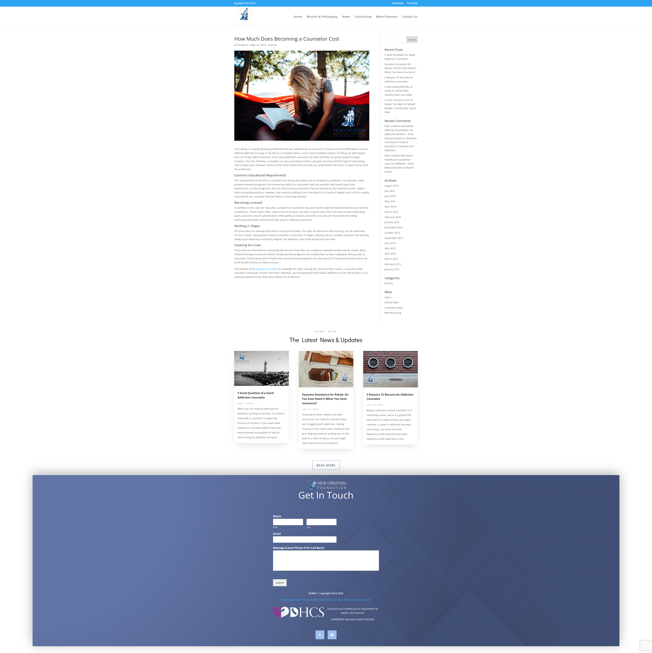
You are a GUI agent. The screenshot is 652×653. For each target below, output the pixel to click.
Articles (272, 45)
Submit (280, 582)
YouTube (412, 3)
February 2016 (393, 217)
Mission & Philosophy (322, 17)
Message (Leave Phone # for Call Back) (298, 548)
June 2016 (390, 196)
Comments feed (394, 307)
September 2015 (394, 238)
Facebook (398, 3)
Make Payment (386, 17)
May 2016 (390, 201)
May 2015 (390, 248)
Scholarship (363, 17)
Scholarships (325, 599)
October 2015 (392, 232)
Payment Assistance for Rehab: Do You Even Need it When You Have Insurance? (400, 68)
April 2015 (390, 253)
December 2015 (393, 227)
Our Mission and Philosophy (297, 599)
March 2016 (391, 211)
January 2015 (392, 269)
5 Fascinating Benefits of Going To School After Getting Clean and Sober (398, 91)
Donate (351, 599)
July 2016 (390, 191)
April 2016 (390, 206)
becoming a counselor (264, 269)
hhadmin (243, 45)
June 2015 (390, 243)
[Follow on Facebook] (319, 634)
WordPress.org (393, 312)
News (346, 17)
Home (298, 17)
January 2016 (392, 222)
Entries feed (391, 302)
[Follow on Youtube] (332, 634)
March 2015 (391, 258)
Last (308, 527)
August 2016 (392, 185)
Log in (388, 297)
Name (278, 516)
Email (278, 534)
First (275, 527)
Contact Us (410, 17)
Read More (326, 465)
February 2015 (393, 264)
